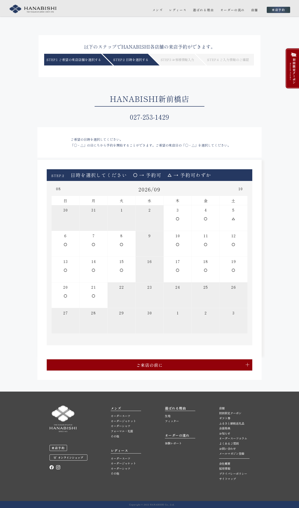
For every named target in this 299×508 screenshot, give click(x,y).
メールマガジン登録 (231, 453)
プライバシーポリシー (233, 474)
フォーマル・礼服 (122, 431)
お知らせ (224, 433)
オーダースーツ (120, 416)
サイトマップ (227, 479)
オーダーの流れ (232, 9)
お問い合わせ (227, 448)
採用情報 (224, 468)
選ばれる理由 (203, 9)
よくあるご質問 (229, 443)
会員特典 (224, 428)
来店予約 (278, 10)
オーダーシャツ (120, 426)
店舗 (254, 9)
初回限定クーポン (230, 413)
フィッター (172, 421)
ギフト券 (224, 418)
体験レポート (173, 443)
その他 (115, 436)
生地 (168, 416)
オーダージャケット (123, 421)
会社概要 (224, 463)
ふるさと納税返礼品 (231, 423)
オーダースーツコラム (233, 438)
